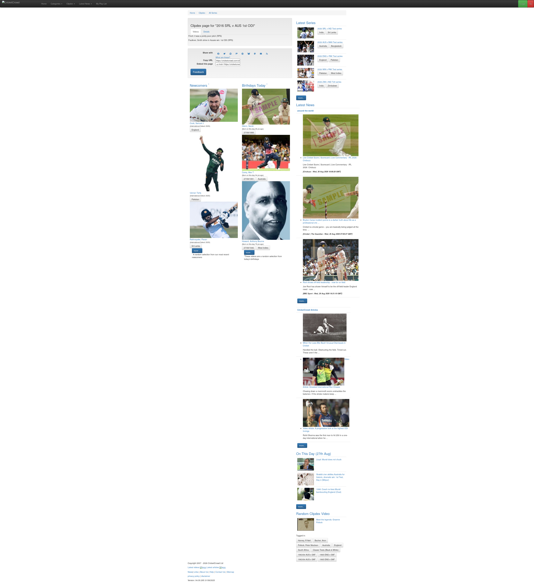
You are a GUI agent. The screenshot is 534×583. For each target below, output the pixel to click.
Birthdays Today (254, 85)
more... (301, 97)
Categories (56, 3)
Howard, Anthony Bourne (253, 241)
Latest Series (306, 22)
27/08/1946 (249, 247)
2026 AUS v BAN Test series (330, 42)
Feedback (198, 72)
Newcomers (199, 85)
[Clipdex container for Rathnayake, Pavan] (214, 219)
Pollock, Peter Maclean (308, 545)
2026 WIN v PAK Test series (329, 69)
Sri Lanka (196, 246)
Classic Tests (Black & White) (325, 549)
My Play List (101, 3)
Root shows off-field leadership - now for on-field (324, 282)
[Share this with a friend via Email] (261, 53)
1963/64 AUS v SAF (307, 554)
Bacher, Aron (320, 540)
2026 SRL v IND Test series (329, 28)
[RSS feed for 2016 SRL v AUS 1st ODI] (267, 53)
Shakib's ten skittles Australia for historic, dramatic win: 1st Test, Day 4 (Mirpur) (330, 477)
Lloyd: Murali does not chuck (328, 459)
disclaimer (205, 576)
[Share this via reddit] (230, 53)
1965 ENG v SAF (327, 554)
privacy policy (194, 576)
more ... (197, 250)
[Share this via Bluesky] (249, 53)
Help (212, 571)
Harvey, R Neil (304, 540)
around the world (305, 110)
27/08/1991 (249, 178)
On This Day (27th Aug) (313, 453)
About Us (204, 571)
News (190, 571)
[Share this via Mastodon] (255, 53)
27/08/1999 (249, 132)
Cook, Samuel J (197, 123)
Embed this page (205, 63)
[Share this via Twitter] (224, 53)
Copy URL (208, 60)
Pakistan (195, 199)
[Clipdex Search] (530, 3)
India (321, 32)
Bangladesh (336, 46)
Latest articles (213, 567)
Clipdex (70, 3)
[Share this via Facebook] (218, 53)
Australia (262, 178)
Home (44, 3)
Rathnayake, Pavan (198, 239)
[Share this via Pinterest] (242, 53)
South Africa (303, 549)
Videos (196, 31)
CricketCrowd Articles (307, 309)
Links (196, 571)
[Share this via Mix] (236, 53)
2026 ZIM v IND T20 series (329, 81)
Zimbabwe (332, 85)
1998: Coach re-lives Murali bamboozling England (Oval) (328, 490)
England (195, 129)
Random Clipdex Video (313, 513)
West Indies (263, 247)
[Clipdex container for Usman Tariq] (214, 161)
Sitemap (230, 571)
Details (206, 31)
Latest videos (194, 567)
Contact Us (220, 571)
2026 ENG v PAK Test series (330, 56)
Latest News (85, 3)
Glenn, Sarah (248, 126)
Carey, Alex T (248, 172)
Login (522, 3)
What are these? (223, 57)
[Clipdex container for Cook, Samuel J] (214, 105)
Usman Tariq (195, 192)
